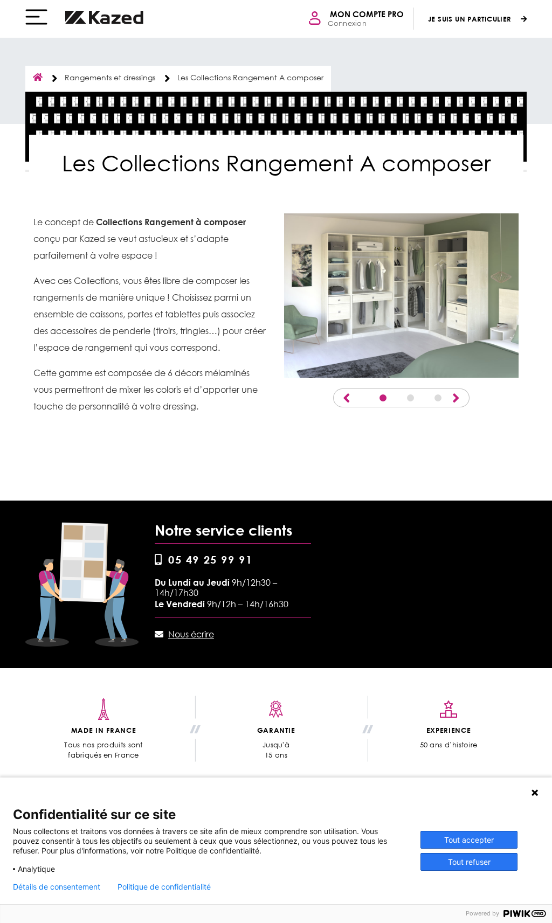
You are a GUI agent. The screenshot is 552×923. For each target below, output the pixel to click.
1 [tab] (383, 397)
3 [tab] (437, 397)
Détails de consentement (56, 887)
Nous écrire (191, 634)
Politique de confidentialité (164, 887)
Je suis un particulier (470, 18)
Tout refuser (469, 861)
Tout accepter (469, 839)
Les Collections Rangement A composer (250, 77)
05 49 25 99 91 (210, 559)
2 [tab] (410, 397)
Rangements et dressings (110, 77)
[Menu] (36, 17)
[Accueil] (104, 17)
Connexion (347, 23)
